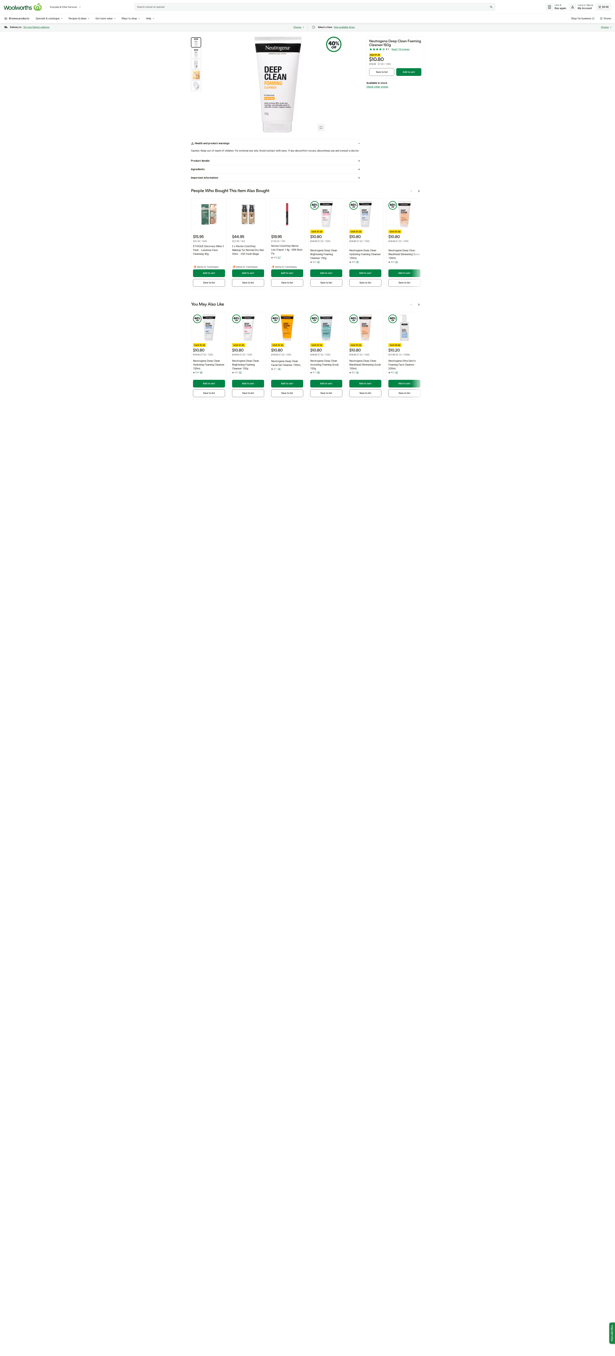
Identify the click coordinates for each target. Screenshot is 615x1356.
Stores (607, 18)
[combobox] (314, 7)
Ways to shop (129, 18)
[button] (196, 42)
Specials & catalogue (48, 18)
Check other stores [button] (377, 86)
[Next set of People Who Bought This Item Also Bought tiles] (419, 191)
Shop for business (581, 18)
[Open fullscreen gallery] (321, 127)
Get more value (104, 18)
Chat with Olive (612, 1333)
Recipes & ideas (77, 18)
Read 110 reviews (401, 49)
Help (148, 18)
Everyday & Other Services (63, 7)
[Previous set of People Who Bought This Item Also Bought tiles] (411, 191)
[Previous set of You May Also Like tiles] (411, 304)
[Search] (491, 7)
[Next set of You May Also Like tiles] (419, 304)
